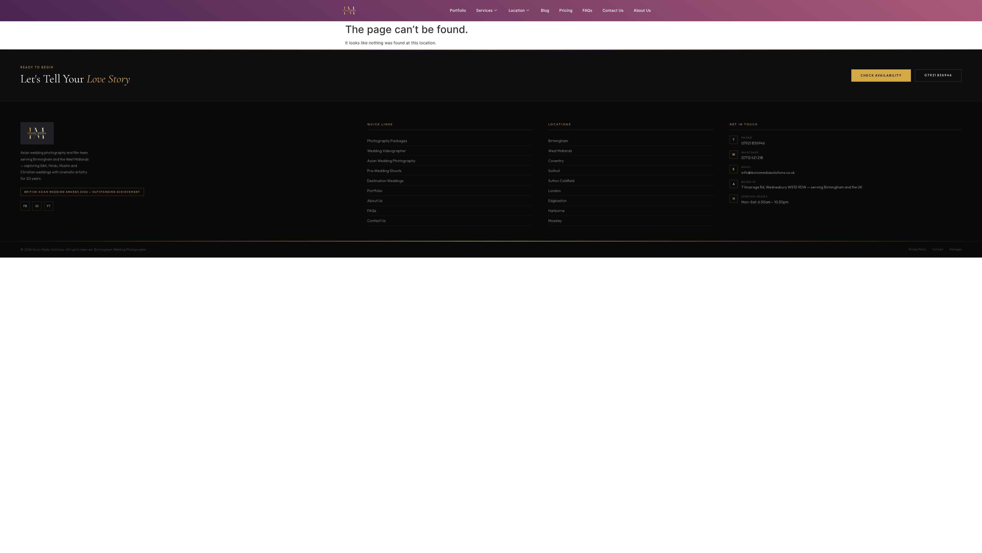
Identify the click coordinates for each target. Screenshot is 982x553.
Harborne (556, 210)
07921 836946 (938, 75)
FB (25, 206)
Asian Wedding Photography (391, 160)
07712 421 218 (752, 157)
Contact (937, 249)
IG (37, 206)
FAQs (587, 10)
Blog (545, 10)
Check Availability (881, 75)
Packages (956, 249)
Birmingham (558, 141)
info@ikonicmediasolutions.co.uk (768, 172)
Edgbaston (557, 200)
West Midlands (560, 150)
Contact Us (612, 10)
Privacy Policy (917, 249)
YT (49, 206)
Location (517, 10)
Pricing (565, 10)
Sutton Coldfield (561, 180)
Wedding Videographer (386, 150)
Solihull (554, 170)
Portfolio (458, 10)
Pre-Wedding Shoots (384, 170)
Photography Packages (387, 141)
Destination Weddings (385, 180)
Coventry (556, 160)
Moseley (555, 220)
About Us (642, 10)
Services (484, 10)
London (554, 190)
